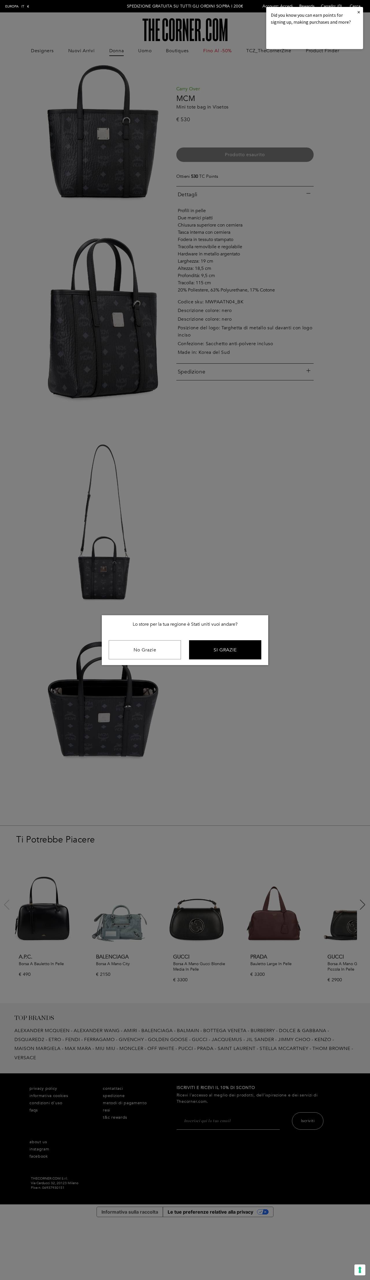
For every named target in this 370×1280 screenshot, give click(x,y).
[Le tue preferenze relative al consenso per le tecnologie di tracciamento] (359, 1269)
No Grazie (145, 649)
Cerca (355, 6)
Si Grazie (225, 649)
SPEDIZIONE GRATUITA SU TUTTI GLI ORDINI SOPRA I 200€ (185, 6)
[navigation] (17, 6)
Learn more (290, 37)
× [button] (358, 12)
